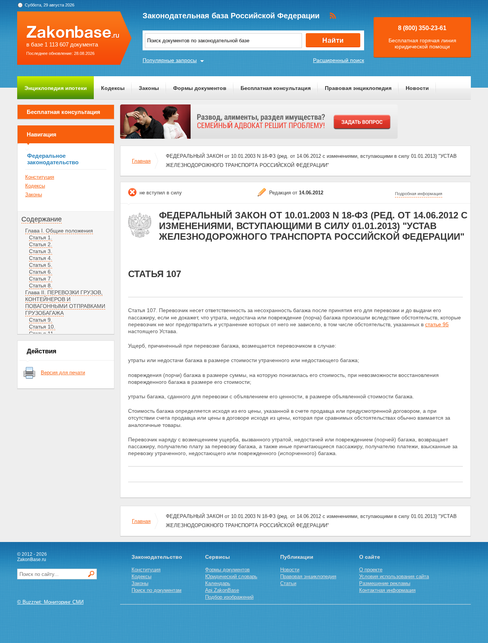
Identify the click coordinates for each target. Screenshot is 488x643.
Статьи (288, 583)
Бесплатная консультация (276, 88)
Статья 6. (40, 272)
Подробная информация (418, 193)
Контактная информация (387, 590)
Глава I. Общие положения (59, 231)
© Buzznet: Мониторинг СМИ (50, 602)
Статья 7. (40, 279)
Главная (141, 161)
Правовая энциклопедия (358, 88)
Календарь (217, 583)
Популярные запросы (170, 60)
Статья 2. (40, 244)
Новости (417, 88)
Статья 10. (42, 327)
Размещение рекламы (384, 583)
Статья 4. (40, 258)
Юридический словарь (231, 576)
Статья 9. (40, 320)
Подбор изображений (229, 597)
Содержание (41, 219)
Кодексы (113, 88)
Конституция (39, 177)
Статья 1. (40, 237)
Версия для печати (63, 372)
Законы (149, 88)
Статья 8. (40, 285)
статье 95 (437, 324)
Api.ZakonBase (222, 590)
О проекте (370, 569)
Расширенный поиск (338, 60)
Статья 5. (40, 265)
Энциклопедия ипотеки (55, 88)
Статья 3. (40, 251)
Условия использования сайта (394, 576)
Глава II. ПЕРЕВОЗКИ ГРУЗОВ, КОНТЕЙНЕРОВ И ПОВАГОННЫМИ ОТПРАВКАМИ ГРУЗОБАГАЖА (65, 302)
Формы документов (199, 88)
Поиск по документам (156, 590)
